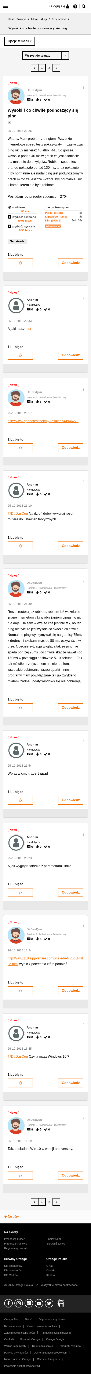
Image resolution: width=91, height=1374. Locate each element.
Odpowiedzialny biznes (52, 1319)
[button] (83, 87)
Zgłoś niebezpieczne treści (19, 1332)
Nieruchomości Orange (17, 1359)
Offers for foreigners (48, 1359)
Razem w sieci (12, 1326)
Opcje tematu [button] (18, 41)
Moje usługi (39, 19)
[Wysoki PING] (58, 55)
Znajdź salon (54, 1239)
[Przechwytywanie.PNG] (45, 218)
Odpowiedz (71, 263)
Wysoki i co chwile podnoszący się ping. (43, 113)
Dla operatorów (13, 1265)
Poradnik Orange (30, 1339)
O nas (49, 1265)
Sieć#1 (29, 1319)
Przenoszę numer (14, 1239)
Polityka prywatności (16, 1352)
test (28, 329)
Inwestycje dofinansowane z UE (22, 1365)
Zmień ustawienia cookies (42, 1326)
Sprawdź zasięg (56, 1243)
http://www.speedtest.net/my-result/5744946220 (43, 421)
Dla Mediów (11, 1275)
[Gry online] (38, 55)
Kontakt (50, 1270)
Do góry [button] (13, 1216)
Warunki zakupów (71, 1346)
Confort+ (9, 1339)
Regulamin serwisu (43, 1346)
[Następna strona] (56, 68)
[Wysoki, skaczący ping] (65, 55)
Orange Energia (55, 1339)
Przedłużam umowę (15, 1243)
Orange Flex (11, 1319)
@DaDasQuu (18, 513)
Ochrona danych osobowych (50, 1352)
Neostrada (17, 241)
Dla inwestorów (13, 1270)
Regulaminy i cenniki (16, 1248)
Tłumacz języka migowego (56, 1332)
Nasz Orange (16, 19)
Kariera (50, 1275)
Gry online (59, 19)
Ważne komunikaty (15, 1346)
